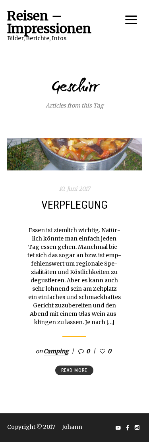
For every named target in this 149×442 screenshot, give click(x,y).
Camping (56, 351)
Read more (74, 370)
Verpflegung (74, 204)
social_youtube (118, 427)
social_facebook (127, 427)
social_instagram (137, 427)
